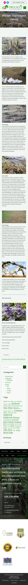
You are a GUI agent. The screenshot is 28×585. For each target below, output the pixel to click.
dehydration (19, 401)
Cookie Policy (23, 580)
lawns (9, 411)
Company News (9, 376)
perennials (15, 420)
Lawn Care (7, 382)
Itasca (15, 408)
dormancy (5, 403)
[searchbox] (12, 367)
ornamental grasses (7, 419)
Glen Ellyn (8, 408)
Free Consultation (22, 455)
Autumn (5, 401)
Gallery (12, 451)
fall (9, 405)
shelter (20, 424)
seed (17, 424)
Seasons (15, 23)
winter (18, 430)
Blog (7, 455)
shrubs (5, 426)
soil (8, 425)
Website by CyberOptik (14, 577)
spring (12, 426)
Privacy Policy (5, 580)
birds (12, 401)
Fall (8, 386)
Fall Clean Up (13, 405)
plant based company (12, 422)
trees (18, 428)
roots (15, 424)
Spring (19, 23)
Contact (13, 455)
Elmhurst (15, 403)
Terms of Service (14, 580)
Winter (8, 392)
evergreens (5, 405)
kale (20, 408)
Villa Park (7, 430)
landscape (5, 411)
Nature (15, 412)
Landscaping (10, 23)
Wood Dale (8, 432)
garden (21, 405)
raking (12, 424)
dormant (9, 403)
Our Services (4, 451)
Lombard (18, 410)
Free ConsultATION (18, 2)
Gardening (9, 380)
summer (5, 427)
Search (24, 367)
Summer (9, 390)
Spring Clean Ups (18, 425)
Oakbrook (7, 415)
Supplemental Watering (12, 427)
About (18, 451)
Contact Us (8, 512)
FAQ (2, 455)
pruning (8, 424)
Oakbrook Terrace (11, 417)
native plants (10, 412)
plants (4, 424)
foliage (18, 405)
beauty (9, 401)
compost (14, 401)
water (14, 430)
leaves (12, 410)
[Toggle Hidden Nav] (24, 7)
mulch (5, 412)
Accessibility (14, 582)
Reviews (24, 451)
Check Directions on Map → (13, 510)
